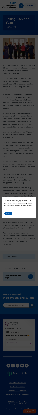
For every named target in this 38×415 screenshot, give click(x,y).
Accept (8, 213)
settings (29, 205)
